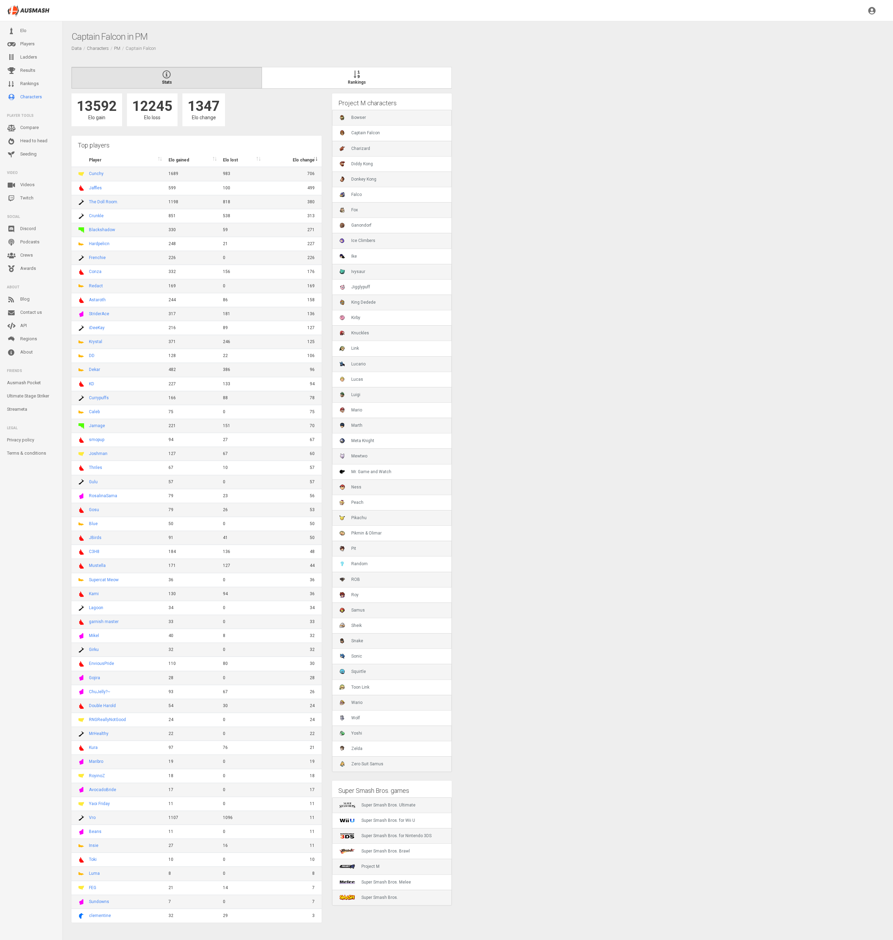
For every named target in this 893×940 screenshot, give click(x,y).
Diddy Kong (362, 163)
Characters (30, 96)
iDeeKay (97, 327)
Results (27, 70)
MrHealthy (98, 733)
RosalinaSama (103, 495)
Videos (27, 184)
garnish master (104, 621)
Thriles (95, 467)
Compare (29, 127)
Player (95, 160)
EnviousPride (101, 663)
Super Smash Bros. (379, 897)
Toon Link (360, 687)
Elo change (304, 160)
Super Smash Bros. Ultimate (388, 805)
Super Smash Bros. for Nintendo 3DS (396, 835)
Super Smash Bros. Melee (386, 882)
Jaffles (95, 187)
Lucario (358, 364)
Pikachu (359, 517)
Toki (93, 859)
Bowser (358, 117)
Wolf (355, 717)
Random (359, 563)
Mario (356, 410)
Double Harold (102, 705)
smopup (96, 439)
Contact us (30, 312)
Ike (354, 256)
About (26, 352)
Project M (370, 866)
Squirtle (358, 671)
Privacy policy (20, 439)
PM (117, 48)
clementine (100, 915)
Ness (356, 487)
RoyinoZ (97, 775)
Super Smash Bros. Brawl (385, 851)
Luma (94, 873)
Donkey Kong (363, 179)
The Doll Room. (103, 201)
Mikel (94, 635)
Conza (95, 271)
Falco (356, 194)
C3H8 (94, 551)
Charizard (360, 148)
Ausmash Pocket (24, 382)
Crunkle (96, 215)
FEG (92, 887)
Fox (354, 209)
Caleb (94, 411)
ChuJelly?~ (99, 691)
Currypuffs (99, 397)
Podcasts (29, 241)
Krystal (95, 341)
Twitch (26, 197)
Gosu (94, 509)
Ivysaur (358, 271)
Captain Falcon (365, 132)
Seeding (28, 154)
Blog (24, 299)
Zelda (356, 748)
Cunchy (96, 173)
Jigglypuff (360, 287)
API (23, 325)
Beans (95, 831)
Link (355, 348)
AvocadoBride (102, 789)
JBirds (95, 537)
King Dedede (363, 302)
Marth (356, 425)
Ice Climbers (363, 240)
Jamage (97, 425)
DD (92, 355)
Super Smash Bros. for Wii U (388, 820)
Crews (26, 255)
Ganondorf (361, 225)
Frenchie (97, 257)
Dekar (94, 369)
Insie (93, 845)
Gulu (93, 481)
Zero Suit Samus (367, 763)
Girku (94, 649)
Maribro (96, 761)
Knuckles (360, 333)
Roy (355, 594)
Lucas (357, 379)
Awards (27, 268)
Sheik (356, 625)
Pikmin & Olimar (366, 533)
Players (27, 43)
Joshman (98, 453)
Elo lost (230, 160)
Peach (357, 502)
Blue (93, 523)
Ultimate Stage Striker (28, 396)
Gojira (94, 677)
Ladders (28, 57)
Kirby (355, 317)
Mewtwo (359, 456)
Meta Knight (362, 440)
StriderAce (99, 313)
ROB (355, 579)
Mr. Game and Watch (371, 471)
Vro (92, 817)
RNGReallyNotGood (107, 719)
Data (77, 48)
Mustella (97, 565)
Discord (27, 228)
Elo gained (178, 160)
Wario (356, 702)
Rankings (29, 83)
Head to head (33, 140)
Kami (94, 593)
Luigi (355, 394)
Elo (23, 30)
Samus (358, 610)
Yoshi (356, 733)
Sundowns (99, 901)
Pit (353, 548)
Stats (167, 82)
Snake (357, 640)
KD (91, 383)
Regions (28, 338)
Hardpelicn (99, 243)
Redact (96, 285)
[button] (872, 10)
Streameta (17, 409)
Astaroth (97, 299)
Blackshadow (102, 229)
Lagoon (96, 607)
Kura (93, 747)
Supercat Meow (104, 579)
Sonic (356, 656)
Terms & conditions (26, 453)
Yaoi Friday (99, 803)
